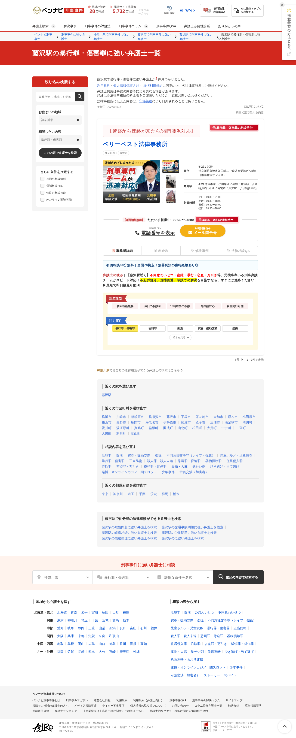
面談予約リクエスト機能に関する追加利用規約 (179, 711)
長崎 (81, 651)
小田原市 (249, 416)
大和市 (218, 416)
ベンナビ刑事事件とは (46, 700)
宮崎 (112, 651)
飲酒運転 (214, 651)
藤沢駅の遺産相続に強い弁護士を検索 (129, 532)
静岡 (81, 628)
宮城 (95, 612)
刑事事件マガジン (77, 700)
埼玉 (131, 494)
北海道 (62, 612)
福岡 (60, 651)
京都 (81, 636)
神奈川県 (110, 152)
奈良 (102, 636)
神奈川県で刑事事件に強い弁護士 (111, 37)
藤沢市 (123, 152)
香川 (123, 643)
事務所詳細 (124, 251)
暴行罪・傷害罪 (113, 461)
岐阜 (71, 628)
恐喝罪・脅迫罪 (189, 461)
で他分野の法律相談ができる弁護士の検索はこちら (138, 370)
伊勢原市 (169, 422)
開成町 (168, 427)
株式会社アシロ (81, 723)
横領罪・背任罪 (155, 466)
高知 (143, 643)
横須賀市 (155, 416)
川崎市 (121, 416)
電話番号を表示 (158, 232)
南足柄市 (231, 422)
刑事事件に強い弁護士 (73, 37)
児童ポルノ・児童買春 (236, 455)
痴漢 (119, 455)
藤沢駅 (106, 394)
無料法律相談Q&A (219, 10)
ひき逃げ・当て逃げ (224, 466)
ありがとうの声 (229, 26)
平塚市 (186, 416)
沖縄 (136, 651)
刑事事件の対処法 (98, 26)
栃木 (176, 494)
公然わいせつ (204, 612)
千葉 (142, 494)
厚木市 (233, 416)
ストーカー (212, 675)
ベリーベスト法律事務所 (135, 144)
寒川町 (121, 433)
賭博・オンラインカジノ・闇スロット (129, 472)
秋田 (105, 612)
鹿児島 (124, 651)
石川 (143, 628)
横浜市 (106, 416)
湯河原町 (122, 427)
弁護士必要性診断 (197, 26)
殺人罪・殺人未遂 (160, 461)
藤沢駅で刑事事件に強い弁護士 (196, 37)
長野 (123, 628)
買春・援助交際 (139, 455)
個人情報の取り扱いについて (148, 705)
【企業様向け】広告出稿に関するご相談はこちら (113, 711)
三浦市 (215, 422)
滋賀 (91, 636)
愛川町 (106, 427)
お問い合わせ (180, 705)
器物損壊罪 (213, 461)
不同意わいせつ (229, 612)
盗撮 (158, 455)
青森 (74, 612)
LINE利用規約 (152, 86)
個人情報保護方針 (126, 86)
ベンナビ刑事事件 (43, 37)
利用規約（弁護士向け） (148, 700)
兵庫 (71, 636)
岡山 (81, 643)
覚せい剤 (198, 466)
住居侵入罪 (234, 461)
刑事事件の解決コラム (206, 700)
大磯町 (106, 433)
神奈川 (118, 494)
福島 (126, 612)
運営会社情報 (102, 700)
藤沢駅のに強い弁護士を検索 (183, 538)
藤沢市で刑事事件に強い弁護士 (154, 37)
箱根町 (153, 427)
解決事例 (70, 26)
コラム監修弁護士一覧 (208, 705)
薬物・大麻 (179, 466)
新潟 (112, 628)
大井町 (212, 427)
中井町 (226, 427)
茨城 (153, 494)
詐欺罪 (106, 466)
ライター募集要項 (113, 705)
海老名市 (151, 422)
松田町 (197, 427)
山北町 (183, 427)
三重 (91, 628)
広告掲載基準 (253, 705)
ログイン (189, 10)
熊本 (91, 651)
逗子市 (200, 422)
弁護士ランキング (66, 711)
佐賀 (71, 651)
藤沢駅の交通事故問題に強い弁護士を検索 (192, 527)
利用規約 (103, 86)
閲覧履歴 (169, 13)
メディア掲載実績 (85, 705)
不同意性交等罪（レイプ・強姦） (190, 455)
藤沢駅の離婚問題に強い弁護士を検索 (129, 527)
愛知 (60, 628)
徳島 (112, 643)
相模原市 (137, 416)
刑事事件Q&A (166, 26)
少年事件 (168, 472)
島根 (71, 643)
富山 (133, 628)
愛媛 (133, 643)
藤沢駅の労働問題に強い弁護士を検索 (189, 532)
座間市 (136, 422)
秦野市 (121, 422)
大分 (102, 651)
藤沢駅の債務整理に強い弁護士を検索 (129, 538)
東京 (105, 494)
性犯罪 (106, 455)
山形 (115, 612)
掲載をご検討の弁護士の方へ (50, 705)
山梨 (102, 628)
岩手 (84, 612)
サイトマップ (234, 700)
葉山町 (136, 433)
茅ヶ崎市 (202, 416)
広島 (91, 643)
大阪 (60, 636)
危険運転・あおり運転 (187, 659)
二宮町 (241, 427)
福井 (154, 628)
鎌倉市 (106, 422)
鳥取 (60, 643)
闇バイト (230, 675)
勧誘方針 (233, 705)
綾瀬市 (186, 422)
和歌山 (114, 636)
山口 (102, 643)
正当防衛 (135, 461)
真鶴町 (139, 427)
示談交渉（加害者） (194, 472)
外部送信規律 (40, 711)
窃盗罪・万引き (127, 466)
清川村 (247, 422)
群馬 (165, 494)
